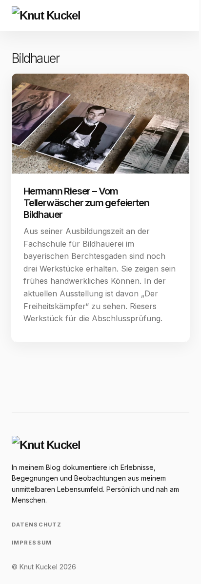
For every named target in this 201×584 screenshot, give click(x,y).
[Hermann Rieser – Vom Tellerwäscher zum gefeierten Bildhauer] (100, 124)
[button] (160, 15)
